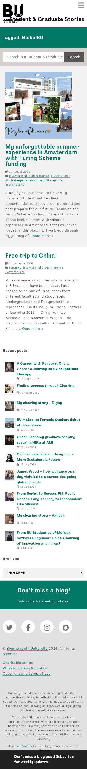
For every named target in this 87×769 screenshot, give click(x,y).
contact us (24, 746)
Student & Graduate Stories (46, 19)
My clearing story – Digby (39, 402)
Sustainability (14, 184)
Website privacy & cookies (25, 668)
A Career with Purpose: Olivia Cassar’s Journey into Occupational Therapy (48, 368)
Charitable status (18, 662)
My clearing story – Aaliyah (41, 515)
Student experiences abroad (24, 180)
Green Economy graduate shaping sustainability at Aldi (46, 440)
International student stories (29, 176)
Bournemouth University (13, 13)
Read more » (42, 236)
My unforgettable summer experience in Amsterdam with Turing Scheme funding (42, 155)
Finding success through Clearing (46, 385)
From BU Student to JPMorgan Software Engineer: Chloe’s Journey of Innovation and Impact (48, 538)
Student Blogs (60, 176)
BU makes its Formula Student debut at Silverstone (48, 422)
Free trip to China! (31, 255)
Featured (15, 268)
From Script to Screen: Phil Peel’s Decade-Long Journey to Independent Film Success (49, 499)
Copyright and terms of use (26, 673)
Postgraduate (15, 272)
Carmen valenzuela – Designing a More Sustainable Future (45, 457)
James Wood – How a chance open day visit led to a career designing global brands (46, 476)
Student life (54, 180)
